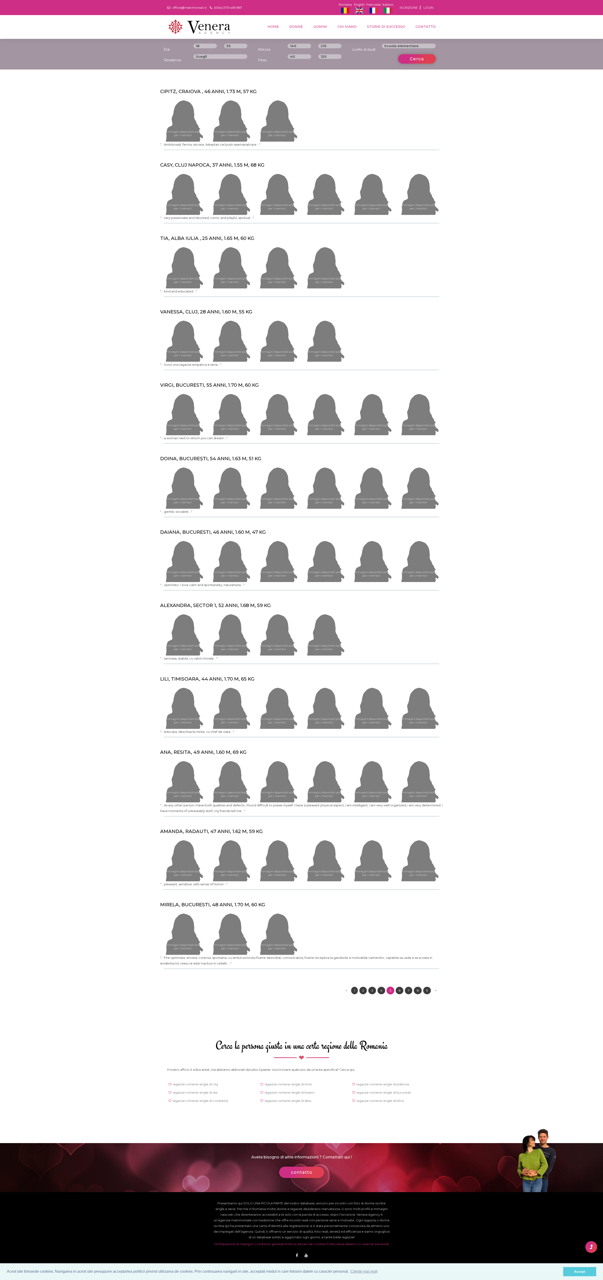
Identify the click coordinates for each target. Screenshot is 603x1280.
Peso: (262, 60)
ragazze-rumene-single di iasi (195, 1092)
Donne (295, 27)
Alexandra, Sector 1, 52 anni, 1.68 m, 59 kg (215, 605)
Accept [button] (579, 1271)
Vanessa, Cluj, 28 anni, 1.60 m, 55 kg (206, 312)
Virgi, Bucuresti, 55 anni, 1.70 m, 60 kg (209, 385)
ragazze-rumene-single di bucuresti (383, 1092)
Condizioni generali (269, 1244)
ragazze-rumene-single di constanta (200, 1101)
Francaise (373, 4)
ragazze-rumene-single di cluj (195, 1084)
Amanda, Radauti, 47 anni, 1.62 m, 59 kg (211, 831)
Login (428, 7)
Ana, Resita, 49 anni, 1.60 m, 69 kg (203, 752)
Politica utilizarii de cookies (305, 1244)
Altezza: (264, 49)
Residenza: (173, 60)
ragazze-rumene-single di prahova (382, 1084)
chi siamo (347, 27)
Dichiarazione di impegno (234, 1244)
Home (273, 27)
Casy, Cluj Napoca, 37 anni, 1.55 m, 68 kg (212, 165)
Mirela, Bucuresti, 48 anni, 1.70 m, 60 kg (212, 904)
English (359, 4)
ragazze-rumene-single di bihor (380, 1101)
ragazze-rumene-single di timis (288, 1084)
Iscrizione (409, 7)
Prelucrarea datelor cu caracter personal (357, 1244)
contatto (425, 27)
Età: (167, 49)
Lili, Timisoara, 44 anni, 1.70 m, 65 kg (207, 679)
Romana (345, 4)
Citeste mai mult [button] (363, 1271)
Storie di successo (385, 27)
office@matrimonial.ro (189, 7)
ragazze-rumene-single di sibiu (288, 1101)
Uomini (319, 27)
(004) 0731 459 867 (227, 7)
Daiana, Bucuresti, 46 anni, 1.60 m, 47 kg (213, 532)
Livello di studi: (364, 49)
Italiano (388, 4)
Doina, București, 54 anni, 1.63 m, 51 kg (210, 458)
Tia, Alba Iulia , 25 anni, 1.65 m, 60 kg (207, 238)
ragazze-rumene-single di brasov (290, 1092)
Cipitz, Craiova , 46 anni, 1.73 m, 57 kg (208, 91)
